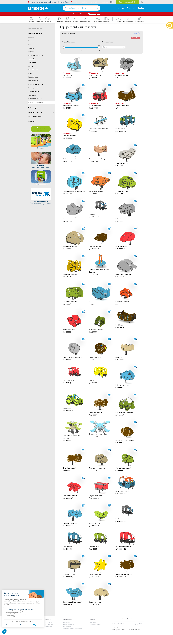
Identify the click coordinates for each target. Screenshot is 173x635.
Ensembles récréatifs (35, 29)
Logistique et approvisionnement (72, 628)
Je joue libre (31, 59)
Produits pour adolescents (35, 84)
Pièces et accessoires (35, 116)
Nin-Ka (30, 66)
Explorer (48, 619)
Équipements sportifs (35, 112)
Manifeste (93, 622)
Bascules (31, 41)
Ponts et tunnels (33, 77)
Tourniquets (32, 95)
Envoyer (141, 623)
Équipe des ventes (68, 624)
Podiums (30, 73)
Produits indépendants (35, 33)
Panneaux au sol (33, 70)
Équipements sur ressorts (35, 102)
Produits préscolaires (34, 88)
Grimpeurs (31, 52)
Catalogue (48, 622)
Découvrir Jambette (95, 624)
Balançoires (31, 37)
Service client (67, 626)
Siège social (66, 622)
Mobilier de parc (33, 108)
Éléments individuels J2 (35, 98)
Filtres (136, 33)
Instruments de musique (35, 55)
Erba (29, 44)
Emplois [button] (141, 8)
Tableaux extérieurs (34, 91)
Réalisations (48, 626)
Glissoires (31, 48)
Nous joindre (67, 619)
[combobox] (81, 8)
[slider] (64, 47)
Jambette (93, 619)
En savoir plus (94, 14)
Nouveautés (49, 624)
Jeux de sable (32, 62)
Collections (31, 121)
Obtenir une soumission (128, 2)
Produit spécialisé (33, 80)
